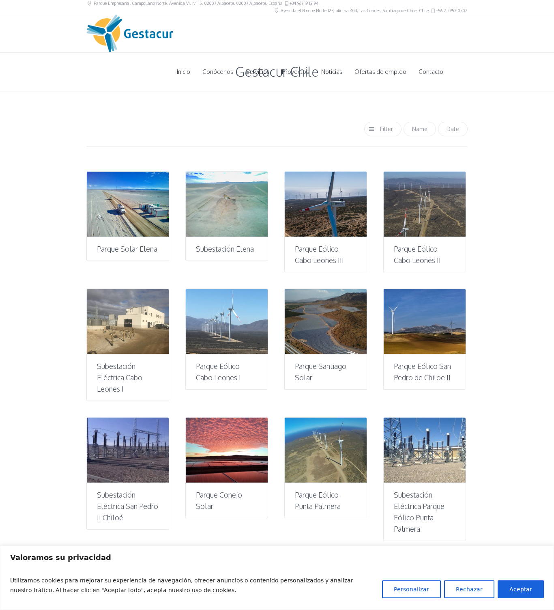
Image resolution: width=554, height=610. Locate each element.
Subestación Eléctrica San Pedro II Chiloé (127, 506)
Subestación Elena (225, 248)
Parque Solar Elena (127, 248)
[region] (277, 577)
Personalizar (411, 589)
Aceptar (520, 589)
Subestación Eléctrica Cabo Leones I (119, 377)
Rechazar (469, 589)
